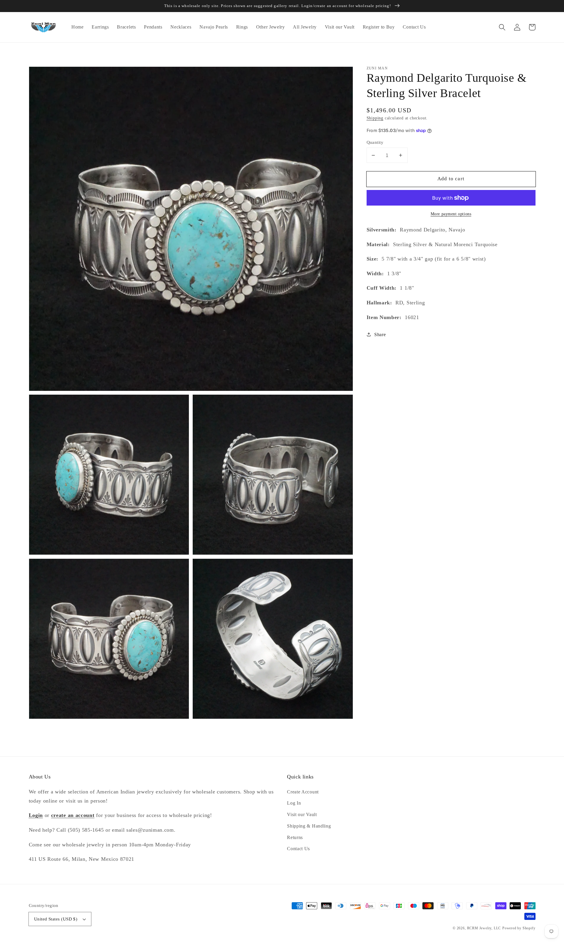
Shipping (375, 118)
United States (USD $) (56, 919)
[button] (502, 27)
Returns (295, 837)
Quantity (375, 142)
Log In (294, 802)
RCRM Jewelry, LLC (484, 928)
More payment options (451, 213)
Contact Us (298, 848)
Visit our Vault (302, 814)
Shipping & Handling (309, 825)
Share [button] (380, 334)
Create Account (303, 791)
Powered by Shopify (519, 928)
